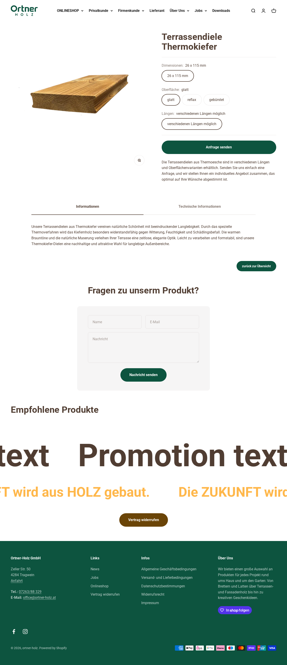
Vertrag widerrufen (143, 520)
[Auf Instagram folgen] (25, 632)
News (95, 569)
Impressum (150, 603)
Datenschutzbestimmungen (163, 586)
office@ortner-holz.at (39, 597)
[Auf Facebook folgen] (14, 632)
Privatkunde (98, 11)
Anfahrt (17, 581)
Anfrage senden (219, 147)
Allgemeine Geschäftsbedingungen (168, 569)
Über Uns (177, 11)
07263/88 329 (30, 592)
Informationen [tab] (87, 206)
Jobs (198, 11)
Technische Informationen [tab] (199, 206)
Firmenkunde (129, 11)
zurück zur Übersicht (256, 266)
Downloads (221, 11)
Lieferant (157, 11)
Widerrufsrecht (152, 594)
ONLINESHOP (68, 11)
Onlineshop (100, 586)
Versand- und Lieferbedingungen (167, 577)
